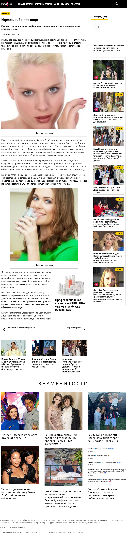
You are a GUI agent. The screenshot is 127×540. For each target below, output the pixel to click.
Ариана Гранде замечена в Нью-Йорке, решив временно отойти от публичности (108, 85)
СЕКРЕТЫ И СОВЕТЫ (43, 4)
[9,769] (108, 145)
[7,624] (108, 250)
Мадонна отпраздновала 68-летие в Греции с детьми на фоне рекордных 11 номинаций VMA (72, 365)
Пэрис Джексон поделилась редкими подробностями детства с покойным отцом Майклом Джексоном (106, 223)
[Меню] (123, 4)
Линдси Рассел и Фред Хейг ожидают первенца (19, 436)
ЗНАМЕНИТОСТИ (25, 4)
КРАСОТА (65, 4)
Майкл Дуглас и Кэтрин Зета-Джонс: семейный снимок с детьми (106, 189)
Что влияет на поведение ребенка (19, 329)
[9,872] (108, 216)
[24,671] (108, 184)
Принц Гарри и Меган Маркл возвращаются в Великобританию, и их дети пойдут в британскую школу (13, 364)
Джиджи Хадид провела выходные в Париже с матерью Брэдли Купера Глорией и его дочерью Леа (108, 118)
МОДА (56, 4)
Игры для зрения (76, 329)
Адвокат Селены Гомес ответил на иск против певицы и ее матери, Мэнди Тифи (44, 363)
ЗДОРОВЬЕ (75, 4)
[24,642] (108, 111)
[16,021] (108, 286)
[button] (118, 4)
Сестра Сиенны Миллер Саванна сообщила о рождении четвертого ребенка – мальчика (103, 494)
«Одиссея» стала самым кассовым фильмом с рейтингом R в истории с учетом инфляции (109, 48)
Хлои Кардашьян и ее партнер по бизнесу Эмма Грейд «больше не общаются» (18, 494)
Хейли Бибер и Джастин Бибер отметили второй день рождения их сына (103, 438)
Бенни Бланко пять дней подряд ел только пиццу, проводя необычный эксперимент (61, 439)
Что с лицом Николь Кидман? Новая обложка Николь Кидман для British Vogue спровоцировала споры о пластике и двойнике (108, 258)
